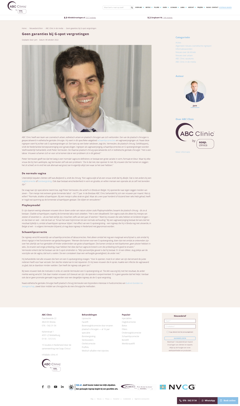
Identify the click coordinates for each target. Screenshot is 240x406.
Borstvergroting (88, 336)
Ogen (165, 7)
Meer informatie (183, 152)
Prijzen (200, 7)
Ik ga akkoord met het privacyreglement (181, 332)
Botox (148, 7)
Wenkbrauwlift (128, 343)
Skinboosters (87, 340)
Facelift (85, 322)
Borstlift (125, 340)
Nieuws (99, 399)
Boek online (229, 400)
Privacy (107, 399)
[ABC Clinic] (17, 7)
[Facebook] (43, 387)
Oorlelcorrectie (88, 343)
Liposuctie (86, 318)
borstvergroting (45, 181)
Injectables (127, 318)
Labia (182, 7)
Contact (215, 7)
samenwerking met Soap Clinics (56, 348)
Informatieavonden (184, 49)
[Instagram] (49, 387)
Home (24, 28)
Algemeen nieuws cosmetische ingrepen (194, 45)
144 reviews (167, 17)
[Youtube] (55, 387)
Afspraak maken (225, 7)
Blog (92, 399)
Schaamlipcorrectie (130, 336)
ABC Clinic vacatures (185, 58)
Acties (178, 42)
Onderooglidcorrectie (131, 332)
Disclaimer (116, 399)
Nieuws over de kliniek (186, 52)
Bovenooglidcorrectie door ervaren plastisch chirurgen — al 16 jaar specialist (97, 329)
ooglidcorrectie (28, 181)
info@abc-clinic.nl (50, 354)
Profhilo (85, 347)
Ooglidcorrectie (129, 322)
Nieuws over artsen (184, 55)
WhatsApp (210, 400)
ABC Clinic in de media (54, 28)
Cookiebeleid (127, 399)
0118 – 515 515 (49, 338)
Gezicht (191, 7)
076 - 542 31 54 (190, 400)
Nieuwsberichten (36, 28)
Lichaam (173, 7)
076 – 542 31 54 (49, 325)
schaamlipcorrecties (107, 140)
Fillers (156, 7)
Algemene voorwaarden (142, 399)
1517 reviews (91, 17)
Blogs (208, 7)
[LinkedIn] (62, 387)
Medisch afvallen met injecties (95, 350)
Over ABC (138, 7)
